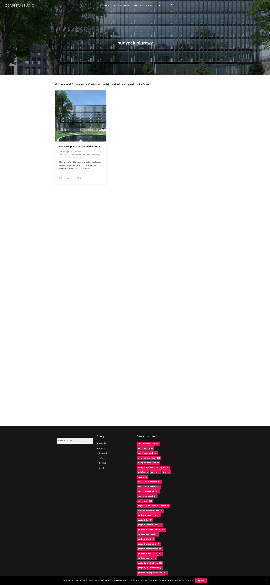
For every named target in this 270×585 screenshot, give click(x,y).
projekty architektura (114, 84)
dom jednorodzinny (149, 458)
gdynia (155, 472)
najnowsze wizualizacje (88, 84)
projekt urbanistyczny (150, 553)
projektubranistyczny (150, 548)
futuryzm (162, 467)
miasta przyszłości (148, 491)
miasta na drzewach (149, 486)
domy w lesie (146, 467)
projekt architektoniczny (151, 529)
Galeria (102, 443)
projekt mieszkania (149, 544)
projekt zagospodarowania (152, 572)
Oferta (102, 458)
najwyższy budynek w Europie (153, 505)
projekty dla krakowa (150, 563)
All (56, 84)
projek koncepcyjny (149, 515)
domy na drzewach (148, 462)
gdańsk (143, 472)
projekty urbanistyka (138, 84)
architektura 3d (78, 155)
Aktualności (67, 84)
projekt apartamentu (149, 525)
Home (102, 448)
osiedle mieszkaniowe (150, 510)
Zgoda (201, 580)
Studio (102, 468)
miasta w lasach (147, 496)
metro (142, 477)
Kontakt (103, 453)
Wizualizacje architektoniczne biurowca (79, 146)
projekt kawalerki (148, 534)
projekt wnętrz (147, 558)
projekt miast (146, 539)
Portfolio (103, 463)
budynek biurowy (92, 155)
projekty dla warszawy (150, 568)
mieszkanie (145, 501)
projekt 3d (145, 520)
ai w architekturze (148, 443)
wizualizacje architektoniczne (71, 158)
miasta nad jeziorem (149, 482)
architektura (145, 448)
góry (166, 472)
